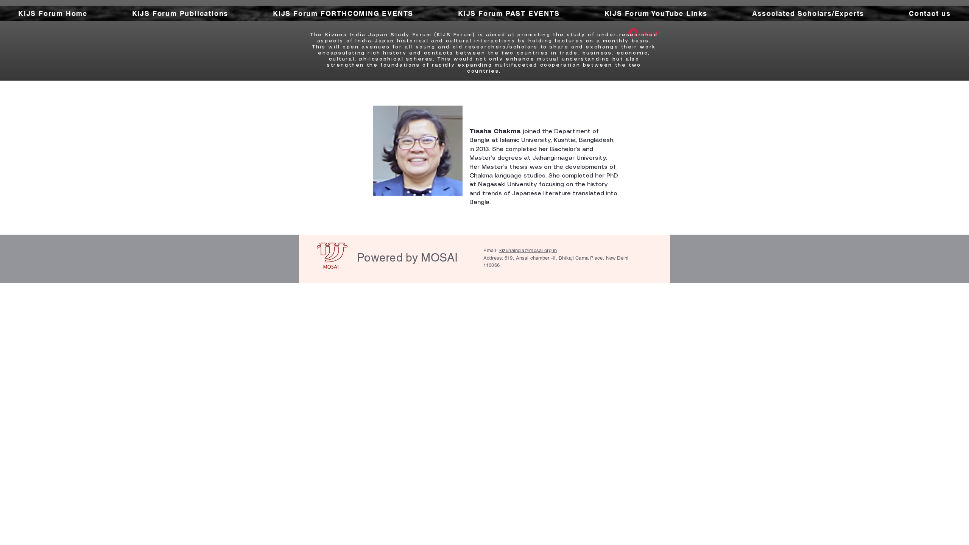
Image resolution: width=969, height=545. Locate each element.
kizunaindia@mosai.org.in (528, 250)
